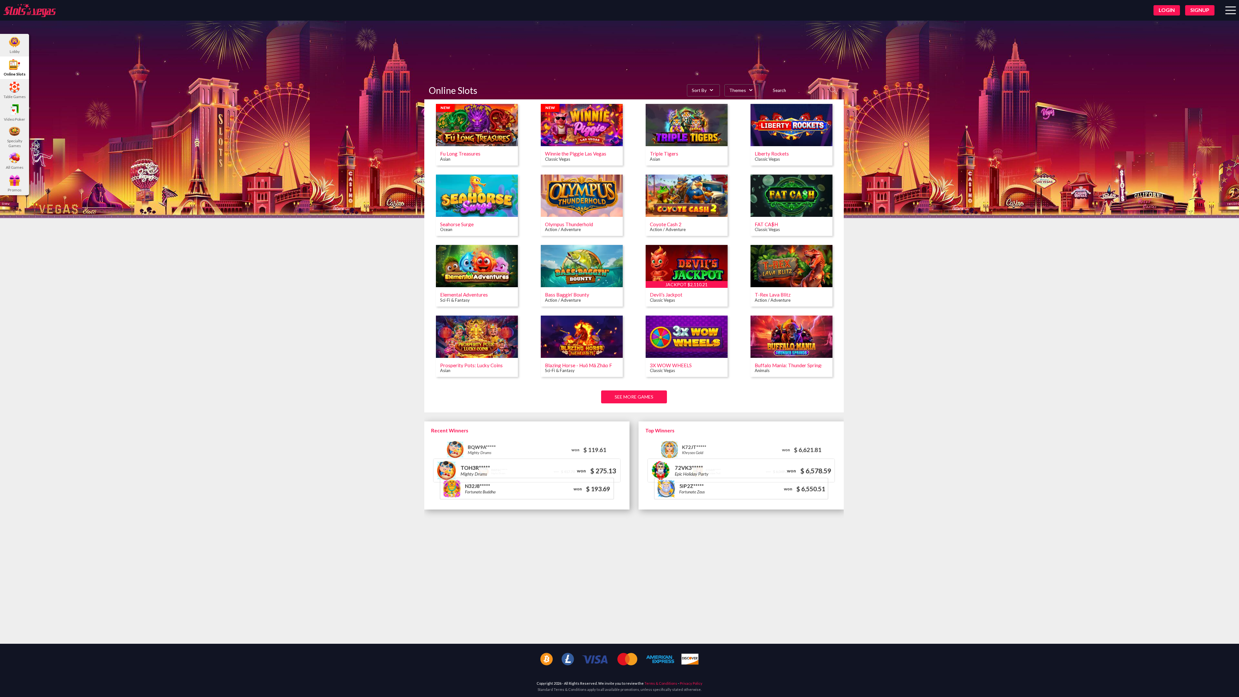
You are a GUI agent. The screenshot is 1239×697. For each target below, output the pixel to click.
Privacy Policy (691, 683)
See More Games (634, 396)
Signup (1199, 10)
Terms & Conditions (660, 683)
